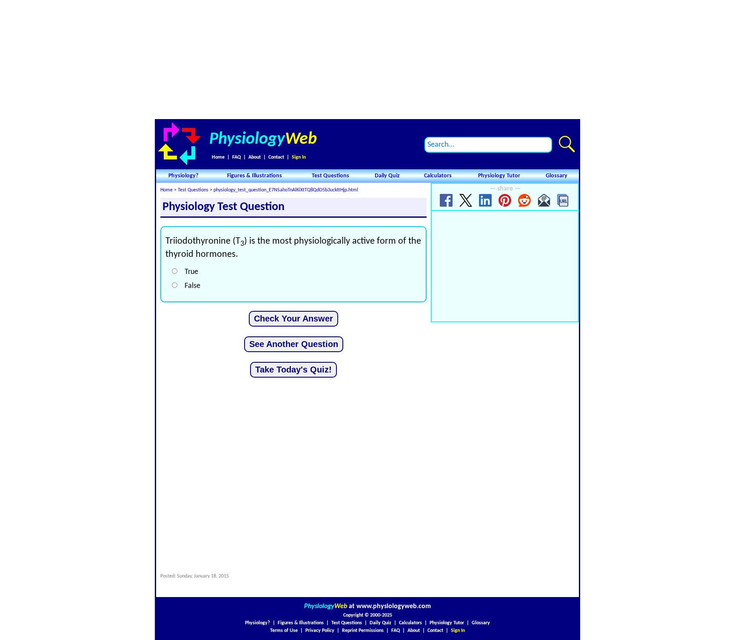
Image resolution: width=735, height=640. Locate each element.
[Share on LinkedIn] (485, 200)
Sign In (299, 157)
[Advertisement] (367, 59)
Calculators (438, 176)
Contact (276, 157)
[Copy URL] (563, 200)
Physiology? (183, 176)
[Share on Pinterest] (505, 200)
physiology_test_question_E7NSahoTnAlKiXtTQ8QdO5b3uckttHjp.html (286, 190)
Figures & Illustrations (254, 176)
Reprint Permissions (363, 630)
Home (218, 157)
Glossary (556, 176)
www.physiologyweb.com (393, 606)
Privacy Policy (319, 630)
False (192, 286)
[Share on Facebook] (446, 200)
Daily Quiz (387, 176)
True (191, 272)
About (254, 157)
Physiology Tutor (499, 176)
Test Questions (330, 176)
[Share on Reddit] (524, 200)
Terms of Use (284, 630)
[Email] (544, 200)
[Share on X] (465, 200)
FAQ (236, 157)
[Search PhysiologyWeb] (566, 144)
